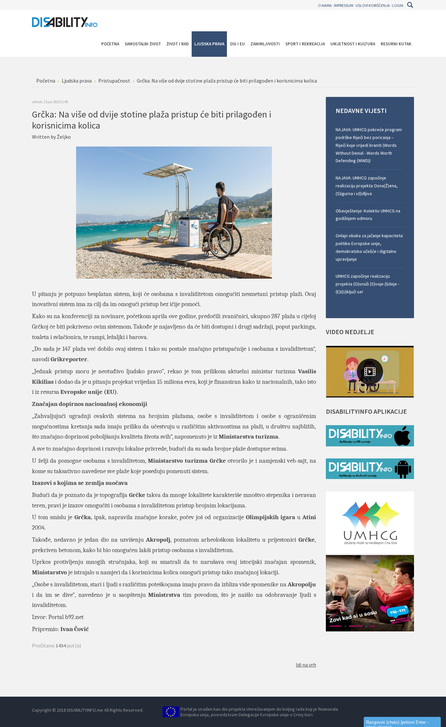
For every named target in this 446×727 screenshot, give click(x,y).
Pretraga (410, 5)
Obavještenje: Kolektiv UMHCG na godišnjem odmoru (368, 215)
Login (397, 5)
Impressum (343, 5)
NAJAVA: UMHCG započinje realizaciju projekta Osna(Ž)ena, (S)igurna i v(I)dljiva (367, 185)
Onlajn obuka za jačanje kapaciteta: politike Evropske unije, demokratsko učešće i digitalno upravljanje (370, 247)
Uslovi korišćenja (373, 5)
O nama (325, 5)
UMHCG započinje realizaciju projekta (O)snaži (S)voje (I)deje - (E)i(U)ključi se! (367, 284)
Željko (64, 136)
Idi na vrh (306, 664)
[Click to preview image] (174, 212)
